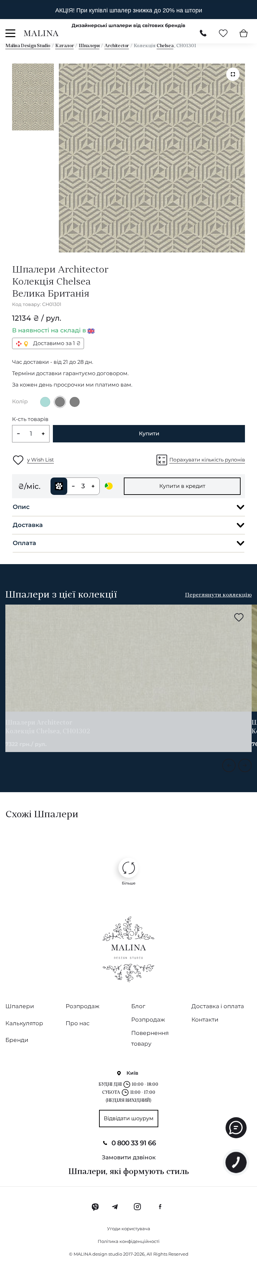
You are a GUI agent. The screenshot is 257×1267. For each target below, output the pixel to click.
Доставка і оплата (217, 1006)
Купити (149, 433)
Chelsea (165, 45)
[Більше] (128, 868)
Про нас (78, 1023)
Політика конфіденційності (129, 1241)
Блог (138, 1006)
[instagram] (137, 1207)
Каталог (64, 45)
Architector (116, 45)
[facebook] (160, 1207)
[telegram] (115, 1207)
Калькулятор (24, 1023)
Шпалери (89, 45)
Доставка (28, 525)
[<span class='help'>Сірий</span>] (60, 402)
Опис (21, 507)
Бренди (16, 1040)
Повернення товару (150, 1038)
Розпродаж (82, 1006)
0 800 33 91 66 (133, 1143)
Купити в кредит (182, 486)
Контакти (205, 1019)
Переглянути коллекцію (218, 595)
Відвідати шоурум (129, 1118)
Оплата (24, 543)
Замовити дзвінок (129, 1157)
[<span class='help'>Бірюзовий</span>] (45, 402)
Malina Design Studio (27, 45)
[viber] (95, 1207)
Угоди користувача (128, 1228)
